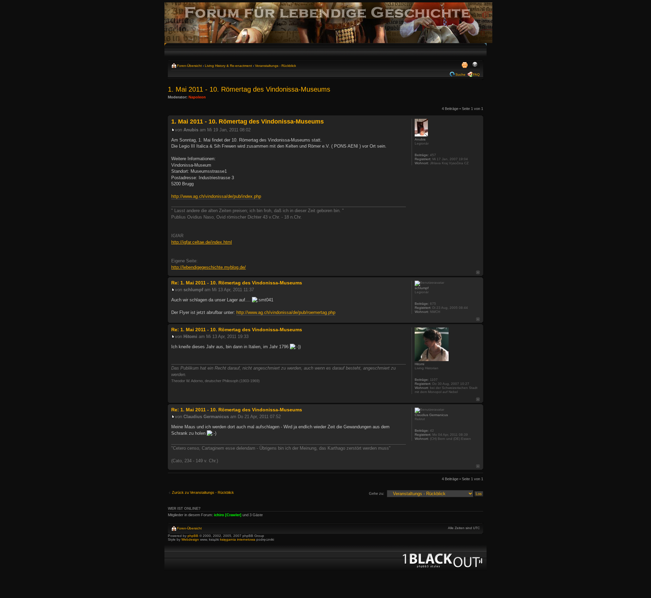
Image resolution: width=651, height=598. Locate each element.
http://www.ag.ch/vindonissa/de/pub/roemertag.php (285, 312)
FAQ (476, 74)
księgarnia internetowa (237, 539)
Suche (460, 74)
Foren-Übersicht (189, 66)
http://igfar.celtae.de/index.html (201, 242)
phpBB (193, 536)
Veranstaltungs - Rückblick (275, 66)
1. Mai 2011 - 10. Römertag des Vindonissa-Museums (249, 89)
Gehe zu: (376, 493)
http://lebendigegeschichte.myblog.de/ (208, 267)
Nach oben (478, 272)
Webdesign (190, 539)
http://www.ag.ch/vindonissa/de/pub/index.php (216, 196)
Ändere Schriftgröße (475, 65)
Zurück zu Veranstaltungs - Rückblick (203, 492)
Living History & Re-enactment (228, 66)
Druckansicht (464, 65)
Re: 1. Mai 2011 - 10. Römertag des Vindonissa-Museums (236, 282)
